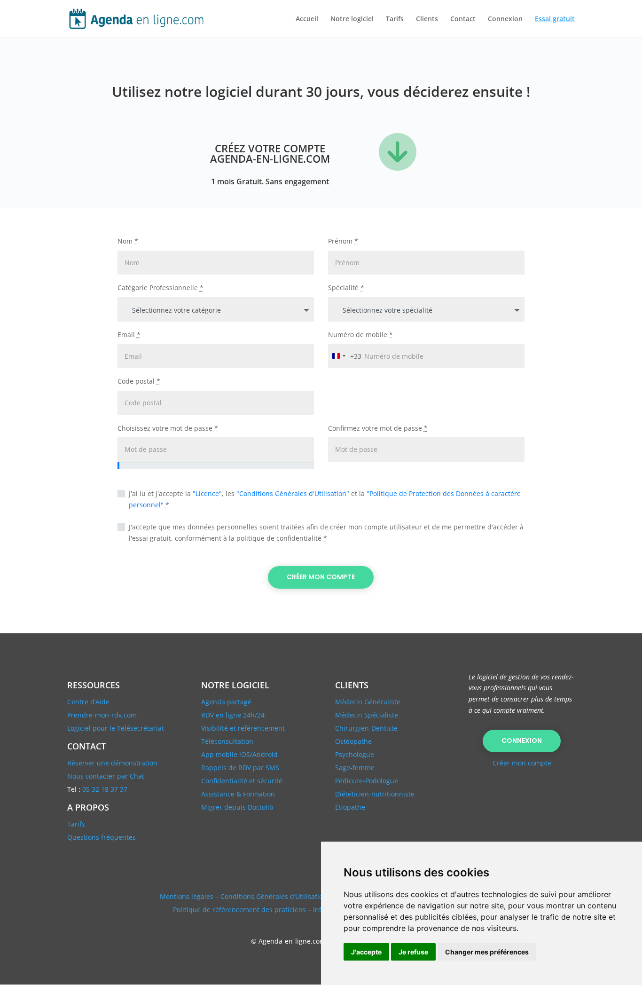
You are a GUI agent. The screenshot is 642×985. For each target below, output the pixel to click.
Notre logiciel (352, 19)
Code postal (138, 381)
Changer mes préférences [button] (487, 952)
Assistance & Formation (238, 793)
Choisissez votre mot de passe (167, 428)
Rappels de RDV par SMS (240, 767)
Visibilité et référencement (243, 728)
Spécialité (346, 287)
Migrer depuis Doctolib (237, 807)
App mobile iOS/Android (239, 754)
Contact (463, 19)
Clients (427, 19)
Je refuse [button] (413, 952)
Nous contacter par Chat (105, 776)
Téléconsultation (227, 741)
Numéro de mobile (360, 334)
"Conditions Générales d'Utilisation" (292, 493)
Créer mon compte (321, 577)
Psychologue (354, 754)
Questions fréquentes (101, 837)
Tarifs (395, 19)
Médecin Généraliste (367, 701)
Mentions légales (186, 896)
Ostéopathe (353, 741)
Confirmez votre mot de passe (378, 428)
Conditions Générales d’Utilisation (273, 896)
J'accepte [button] (366, 952)
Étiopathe (350, 807)
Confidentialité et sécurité (241, 780)
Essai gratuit (555, 19)
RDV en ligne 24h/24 (233, 714)
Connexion (505, 19)
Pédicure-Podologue (366, 780)
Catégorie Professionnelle (160, 287)
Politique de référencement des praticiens (239, 909)
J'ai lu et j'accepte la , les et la (325, 499)
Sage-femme (355, 767)
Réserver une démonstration (112, 762)
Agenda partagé (226, 701)
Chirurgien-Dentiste (366, 728)
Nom (127, 240)
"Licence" (207, 493)
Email (129, 334)
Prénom (343, 240)
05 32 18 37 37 (104, 789)
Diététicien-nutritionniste (375, 793)
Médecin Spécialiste (366, 714)
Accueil (307, 19)
